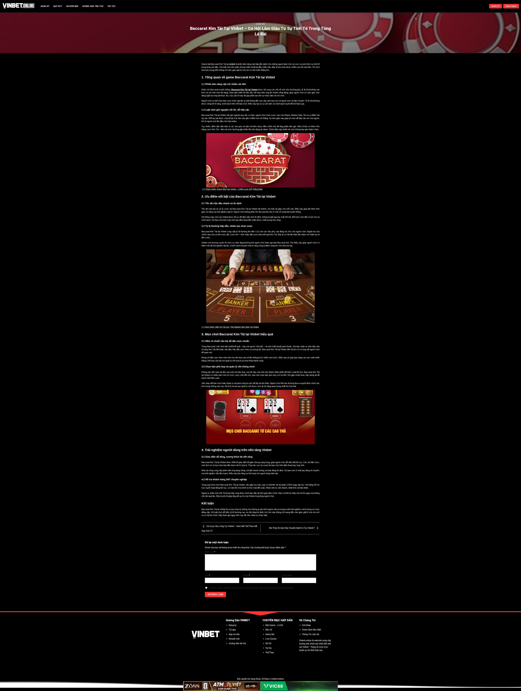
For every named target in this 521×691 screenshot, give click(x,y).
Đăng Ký (45, 6)
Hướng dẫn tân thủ (237, 643)
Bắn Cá (268, 629)
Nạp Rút (57, 6)
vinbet (232, 64)
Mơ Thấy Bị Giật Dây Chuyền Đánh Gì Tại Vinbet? (292, 528)
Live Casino (271, 638)
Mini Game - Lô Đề (274, 625)
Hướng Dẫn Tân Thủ (92, 6)
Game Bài (260, 24)
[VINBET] (18, 6)
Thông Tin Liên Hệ (310, 634)
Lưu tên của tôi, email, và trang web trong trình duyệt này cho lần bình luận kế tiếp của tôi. (251, 588)
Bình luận (210, 552)
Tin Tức (111, 6)
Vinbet (305, 647)
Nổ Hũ (268, 643)
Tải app (232, 629)
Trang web (287, 575)
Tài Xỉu (268, 648)
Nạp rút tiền (234, 634)
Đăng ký (232, 625)
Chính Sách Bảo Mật (311, 629)
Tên (207, 575)
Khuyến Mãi (72, 6)
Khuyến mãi (234, 638)
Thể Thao (269, 652)
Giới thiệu (306, 625)
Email (246, 575)
